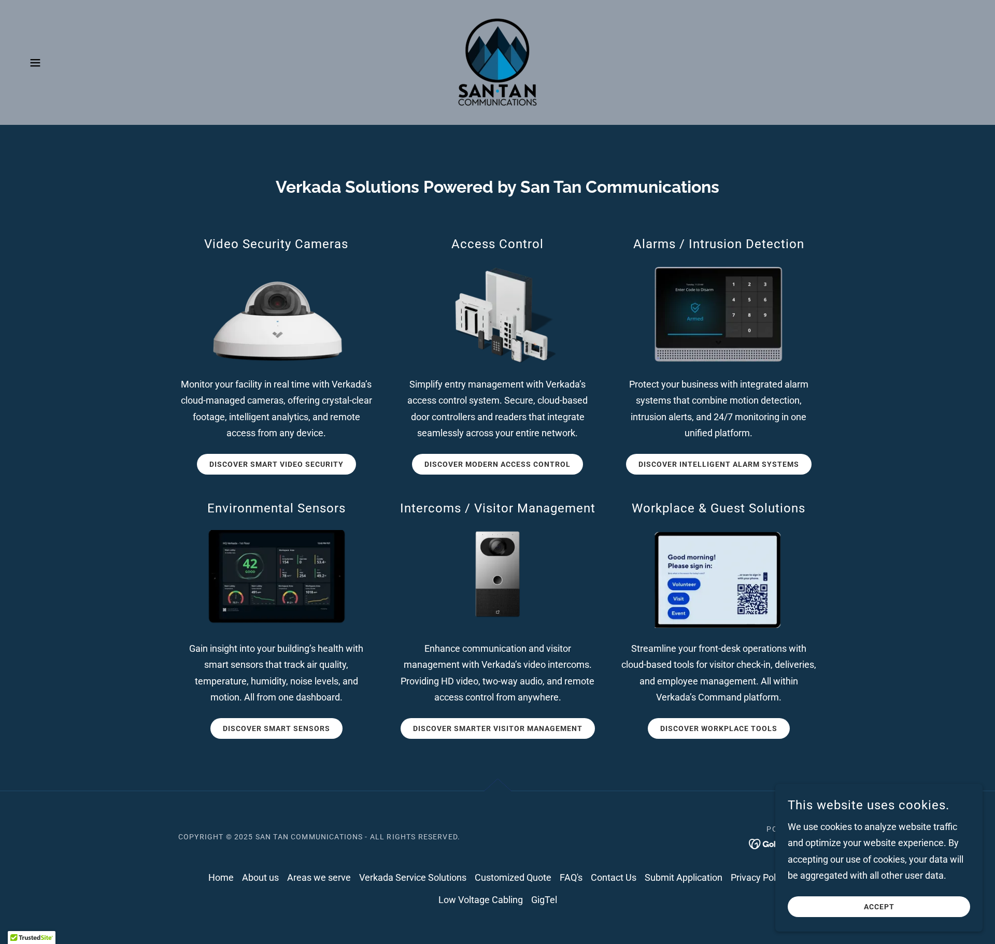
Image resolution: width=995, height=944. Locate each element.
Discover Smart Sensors (276, 728)
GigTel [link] (544, 899)
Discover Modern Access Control (497, 464)
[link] (497, 61)
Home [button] (221, 877)
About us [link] (260, 877)
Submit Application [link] (683, 877)
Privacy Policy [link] (759, 877)
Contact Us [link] (613, 877)
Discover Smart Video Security (276, 464)
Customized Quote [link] (513, 877)
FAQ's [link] (571, 877)
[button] (35, 62)
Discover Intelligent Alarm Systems (718, 464)
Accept (879, 907)
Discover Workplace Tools (718, 728)
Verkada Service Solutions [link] (412, 877)
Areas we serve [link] (319, 877)
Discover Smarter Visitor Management (497, 728)
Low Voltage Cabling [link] (480, 899)
